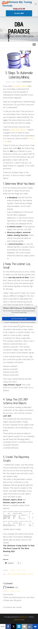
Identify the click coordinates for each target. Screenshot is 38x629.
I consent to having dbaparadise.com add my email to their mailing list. (19, 322)
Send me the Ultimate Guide (19, 318)
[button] (19, 308)
